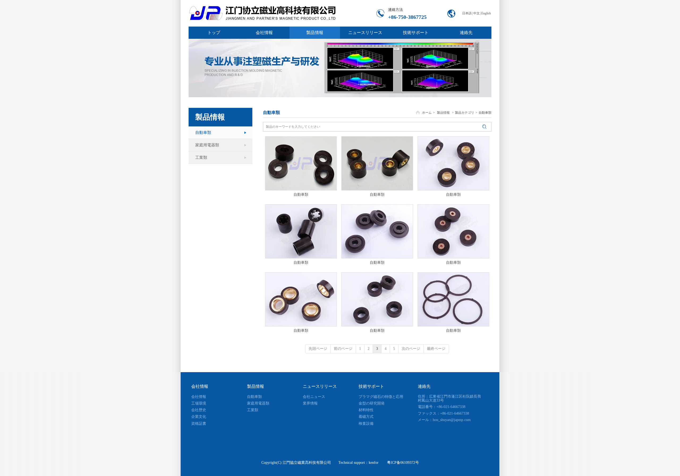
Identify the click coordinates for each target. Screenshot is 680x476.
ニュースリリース (320, 386)
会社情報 (199, 386)
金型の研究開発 (372, 403)
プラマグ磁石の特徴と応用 (381, 397)
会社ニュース (314, 397)
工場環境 (198, 403)
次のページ (411, 349)
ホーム (427, 112)
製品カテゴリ (464, 112)
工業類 (252, 410)
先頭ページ (318, 349)
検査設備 (366, 424)
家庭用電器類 (258, 403)
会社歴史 (198, 410)
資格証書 (198, 424)
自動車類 (485, 112)
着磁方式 (366, 417)
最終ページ (436, 349)
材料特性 (366, 410)
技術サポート (371, 386)
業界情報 (310, 403)
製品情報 (443, 112)
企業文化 (198, 417)
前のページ (343, 349)
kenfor (374, 463)
